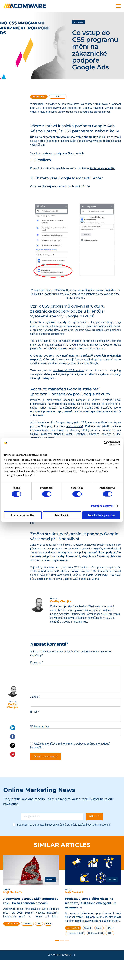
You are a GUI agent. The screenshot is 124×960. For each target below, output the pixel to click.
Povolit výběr (62, 515)
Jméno (35, 697)
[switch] (46, 493)
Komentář (36, 662)
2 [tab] (62, 940)
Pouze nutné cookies (23, 515)
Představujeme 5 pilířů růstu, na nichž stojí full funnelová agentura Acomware (90, 903)
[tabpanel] (31, 891)
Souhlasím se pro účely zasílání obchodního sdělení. (64, 824)
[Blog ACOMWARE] (24, 6)
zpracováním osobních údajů (49, 824)
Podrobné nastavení (102, 505)
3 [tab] (67, 940)
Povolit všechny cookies (101, 515)
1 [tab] (57, 940)
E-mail (34, 711)
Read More (15, 879)
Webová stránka (39, 726)
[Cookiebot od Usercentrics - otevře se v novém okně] (106, 443)
